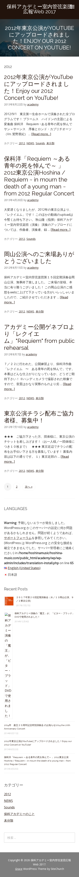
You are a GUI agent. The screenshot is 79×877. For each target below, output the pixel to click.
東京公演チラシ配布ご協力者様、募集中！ (39, 417)
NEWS (30, 143)
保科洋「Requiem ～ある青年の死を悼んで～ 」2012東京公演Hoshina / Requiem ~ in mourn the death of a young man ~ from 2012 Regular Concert (39, 176)
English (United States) (24, 568)
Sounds (40, 143)
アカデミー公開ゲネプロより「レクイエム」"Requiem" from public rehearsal (39, 337)
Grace (18, 869)
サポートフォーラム (18, 538)
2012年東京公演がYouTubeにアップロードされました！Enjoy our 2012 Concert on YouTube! (38, 87)
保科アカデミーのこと (19, 814)
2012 (22, 143)
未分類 (50, 143)
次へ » (28, 486)
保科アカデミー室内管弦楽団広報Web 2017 (39, 9)
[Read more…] (41, 134)
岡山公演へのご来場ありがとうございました (39, 257)
